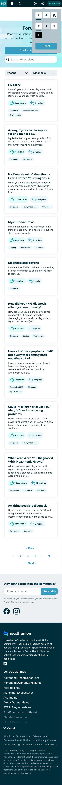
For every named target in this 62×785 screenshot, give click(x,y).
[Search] (8, 59)
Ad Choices (51, 744)
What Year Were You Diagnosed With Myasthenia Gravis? (30, 459)
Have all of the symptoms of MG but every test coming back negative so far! (30, 354)
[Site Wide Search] (19, 3)
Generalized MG (16, 387)
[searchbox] (34, 59)
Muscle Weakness (30, 110)
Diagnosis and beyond (23, 263)
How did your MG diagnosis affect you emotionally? (27, 305)
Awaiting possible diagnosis (27, 505)
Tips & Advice (15, 391)
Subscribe (54, 3)
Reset (46, 45)
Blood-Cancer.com (15, 722)
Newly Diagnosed (30, 207)
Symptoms (27, 159)
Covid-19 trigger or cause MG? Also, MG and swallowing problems (29, 410)
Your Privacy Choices (44, 740)
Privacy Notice (10, 602)
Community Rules (32, 744)
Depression (25, 247)
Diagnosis (14, 110)
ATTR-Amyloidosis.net (17, 707)
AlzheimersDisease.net (18, 692)
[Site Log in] (42, 3)
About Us (8, 736)
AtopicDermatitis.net (16, 702)
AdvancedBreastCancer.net (21, 678)
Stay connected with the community (29, 584)
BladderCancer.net (15, 717)
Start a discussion (31, 50)
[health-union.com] (17, 634)
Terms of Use (28, 602)
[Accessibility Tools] (35, 3)
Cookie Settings (12, 744)
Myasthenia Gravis (21, 222)
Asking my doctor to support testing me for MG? (28, 132)
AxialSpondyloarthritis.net (20, 712)
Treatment (41, 490)
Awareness (46, 207)
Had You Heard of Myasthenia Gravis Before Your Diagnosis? (29, 176)
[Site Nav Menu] (12, 3)
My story (14, 85)
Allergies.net (11, 687)
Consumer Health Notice (16, 740)
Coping (13, 247)
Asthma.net (10, 697)
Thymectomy (15, 115)
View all (10, 728)
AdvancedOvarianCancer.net (22, 682)
